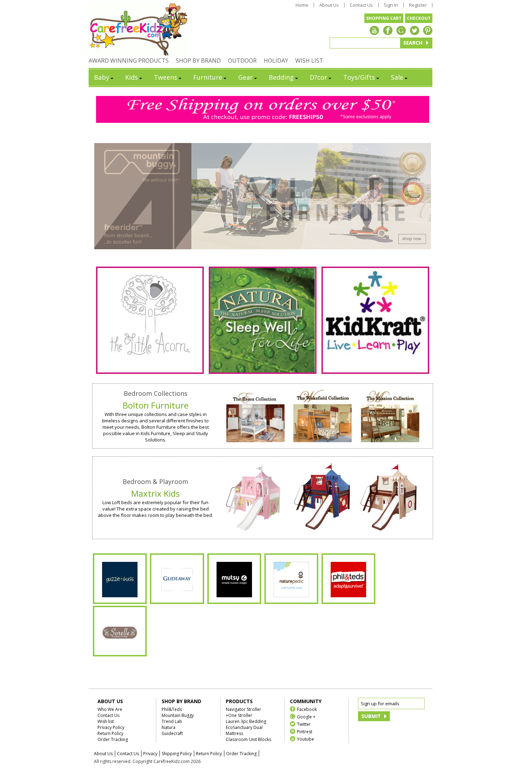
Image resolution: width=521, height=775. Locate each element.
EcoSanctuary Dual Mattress (244, 730)
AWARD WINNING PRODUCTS (129, 60)
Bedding (281, 77)
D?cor (318, 77)
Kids (131, 77)
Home (302, 5)
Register (418, 5)
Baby (101, 77)
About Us (329, 5)
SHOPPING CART (384, 18)
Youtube (305, 738)
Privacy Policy (110, 727)
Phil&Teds (172, 709)
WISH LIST (309, 60)
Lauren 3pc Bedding (246, 721)
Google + (306, 716)
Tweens (165, 77)
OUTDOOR (242, 60)
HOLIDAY (276, 60)
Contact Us (361, 5)
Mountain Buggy (178, 715)
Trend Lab (172, 721)
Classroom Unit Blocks (248, 739)
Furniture (207, 77)
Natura (168, 727)
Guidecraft (172, 733)
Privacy (150, 754)
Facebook (307, 709)
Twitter (304, 723)
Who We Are (109, 709)
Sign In (391, 5)
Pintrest (304, 731)
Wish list (105, 721)
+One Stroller (239, 715)
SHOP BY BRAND (198, 60)
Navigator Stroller (243, 709)
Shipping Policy (177, 754)
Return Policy (110, 733)
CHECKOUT (419, 18)
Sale (397, 77)
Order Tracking (112, 739)
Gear (245, 77)
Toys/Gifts (359, 77)
